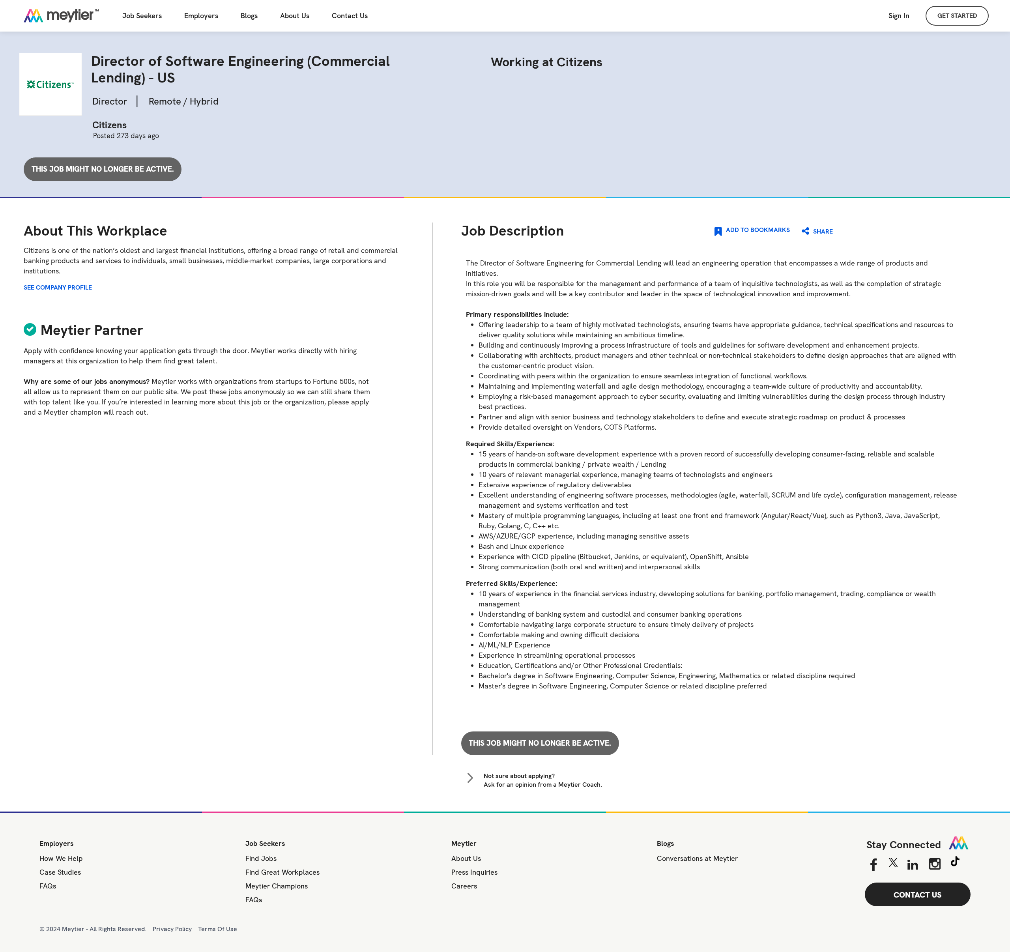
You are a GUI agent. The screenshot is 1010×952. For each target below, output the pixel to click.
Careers (464, 885)
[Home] (61, 16)
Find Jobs (261, 858)
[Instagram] (935, 864)
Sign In (898, 15)
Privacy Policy (172, 929)
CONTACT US (918, 895)
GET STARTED (957, 15)
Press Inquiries (474, 872)
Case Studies (60, 872)
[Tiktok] (955, 862)
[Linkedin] (912, 865)
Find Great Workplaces (282, 872)
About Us (294, 15)
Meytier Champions (276, 885)
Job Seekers (142, 15)
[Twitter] (893, 864)
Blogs (249, 15)
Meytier (464, 843)
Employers (201, 15)
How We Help (61, 858)
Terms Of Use (217, 929)
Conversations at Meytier (697, 858)
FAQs (47, 885)
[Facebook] (873, 865)
